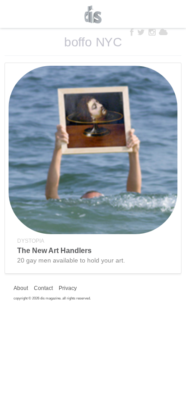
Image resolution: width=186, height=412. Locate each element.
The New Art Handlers (54, 250)
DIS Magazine (93, 14)
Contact (43, 288)
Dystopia (30, 241)
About (21, 288)
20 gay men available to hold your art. (71, 260)
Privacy (68, 288)
